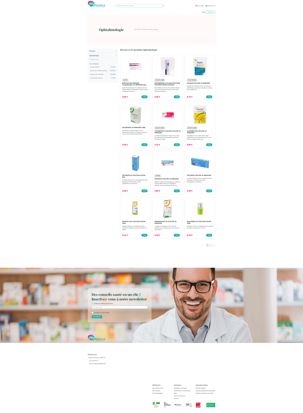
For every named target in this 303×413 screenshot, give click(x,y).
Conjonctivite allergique (102, 74)
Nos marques (156, 390)
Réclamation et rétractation (182, 390)
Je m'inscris (97, 317)
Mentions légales (201, 388)
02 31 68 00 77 (93, 360)
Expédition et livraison (180, 388)
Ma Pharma (138, 29)
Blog (203, 12)
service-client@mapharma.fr (97, 363)
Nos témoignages (157, 393)
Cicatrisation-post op (102, 78)
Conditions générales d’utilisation (205, 390)
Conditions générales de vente (204, 393)
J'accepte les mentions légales (101, 312)
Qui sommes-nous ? (158, 388)
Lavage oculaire (102, 67)
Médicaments (145, 29)
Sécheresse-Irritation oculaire (102, 70)
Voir (144, 97)
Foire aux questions (179, 396)
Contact (210, 12)
